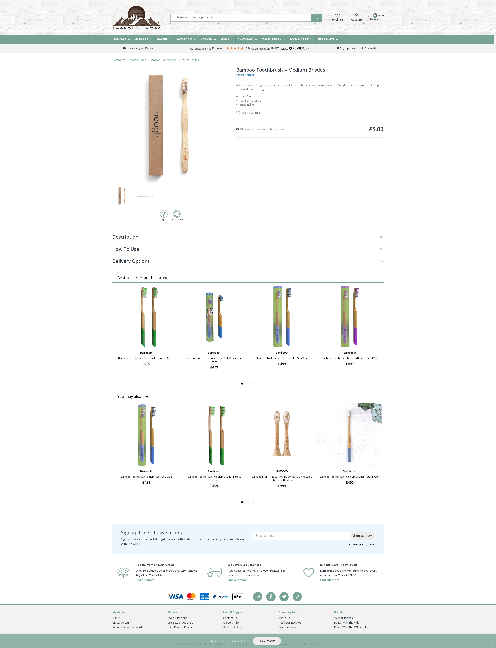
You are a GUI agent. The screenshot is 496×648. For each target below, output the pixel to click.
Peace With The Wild (346, 622)
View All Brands (343, 618)
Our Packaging (287, 627)
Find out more (144, 580)
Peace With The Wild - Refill (351, 627)
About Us (284, 618)
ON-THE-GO (245, 39)
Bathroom (118, 60)
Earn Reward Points (180, 627)
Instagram (257, 597)
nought (249, 75)
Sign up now (362, 535)
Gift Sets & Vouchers (180, 622)
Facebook (271, 597)
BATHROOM (184, 39)
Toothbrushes (137, 60)
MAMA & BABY (271, 39)
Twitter (284, 597)
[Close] (492, 637)
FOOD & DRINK (299, 39)
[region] (248, 641)
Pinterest (297, 597)
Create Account (121, 622)
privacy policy (366, 544)
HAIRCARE (141, 39)
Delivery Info (231, 622)
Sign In (116, 618)
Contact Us (230, 618)
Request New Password (127, 627)
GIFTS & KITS (325, 39)
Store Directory (177, 618)
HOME (225, 39)
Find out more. (241, 641)
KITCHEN (206, 39)
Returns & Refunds (234, 627)
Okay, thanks (267, 641)
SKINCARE (119, 39)
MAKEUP (162, 39)
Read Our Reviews (290, 622)
